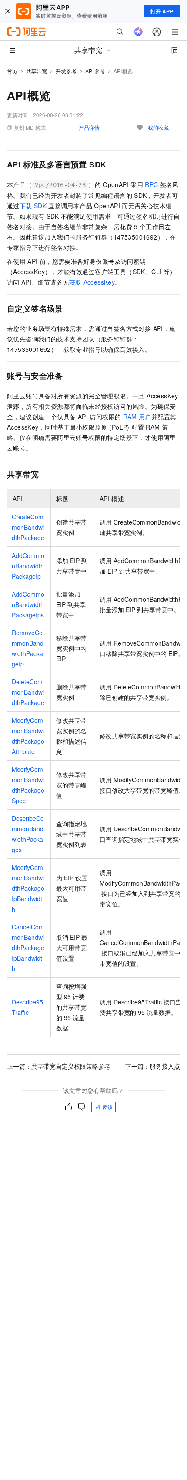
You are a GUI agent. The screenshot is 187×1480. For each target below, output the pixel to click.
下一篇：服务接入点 (152, 1066)
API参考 (95, 71)
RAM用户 (137, 416)
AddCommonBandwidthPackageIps (28, 604)
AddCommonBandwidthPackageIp (28, 566)
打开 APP (161, 11)
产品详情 (89, 127)
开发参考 (66, 71)
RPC (151, 184)
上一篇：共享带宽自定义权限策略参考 (58, 1066)
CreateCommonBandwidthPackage (28, 527)
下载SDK (33, 205)
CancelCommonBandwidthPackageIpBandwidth (28, 947)
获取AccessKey (92, 282)
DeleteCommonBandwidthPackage (28, 692)
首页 (12, 71)
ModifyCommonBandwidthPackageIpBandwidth (28, 888)
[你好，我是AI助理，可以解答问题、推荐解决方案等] (138, 32)
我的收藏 (158, 127)
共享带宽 (36, 71)
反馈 (107, 1106)
